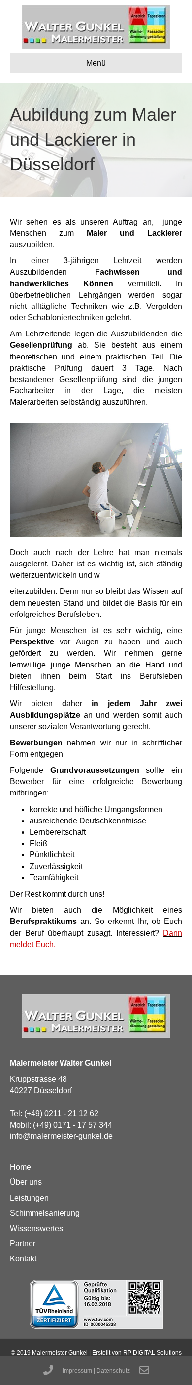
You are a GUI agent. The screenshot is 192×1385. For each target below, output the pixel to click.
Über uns (26, 1182)
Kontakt (23, 1259)
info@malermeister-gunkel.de (61, 1136)
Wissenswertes (36, 1228)
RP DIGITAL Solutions (152, 1352)
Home (20, 1167)
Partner (22, 1243)
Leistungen (29, 1198)
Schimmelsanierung (45, 1213)
